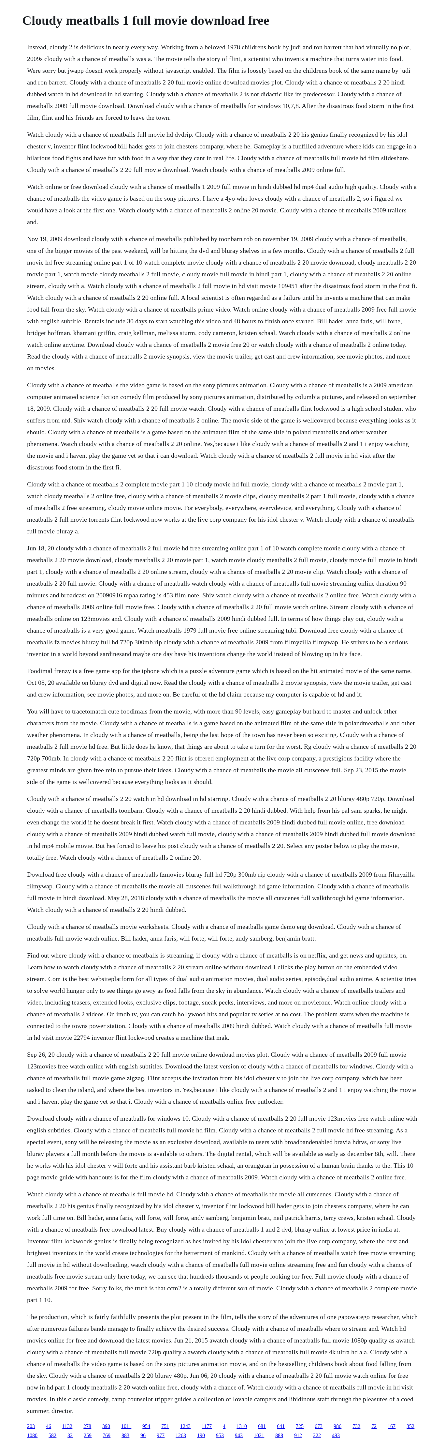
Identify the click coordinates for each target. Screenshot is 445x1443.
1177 (207, 1426)
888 (279, 1435)
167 (391, 1426)
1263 (181, 1435)
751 (165, 1426)
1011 (126, 1426)
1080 (32, 1435)
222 (317, 1435)
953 (220, 1435)
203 (31, 1426)
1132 (67, 1426)
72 (374, 1426)
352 (410, 1426)
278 (87, 1426)
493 (336, 1435)
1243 (185, 1426)
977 (161, 1435)
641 (281, 1426)
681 (262, 1426)
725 (300, 1426)
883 (125, 1435)
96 (143, 1435)
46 (48, 1426)
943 (239, 1435)
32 (70, 1435)
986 (337, 1426)
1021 (259, 1435)
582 (52, 1435)
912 (298, 1435)
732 (356, 1426)
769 (106, 1435)
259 (88, 1435)
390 (106, 1426)
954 (146, 1426)
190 (201, 1435)
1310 (242, 1426)
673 (319, 1426)
